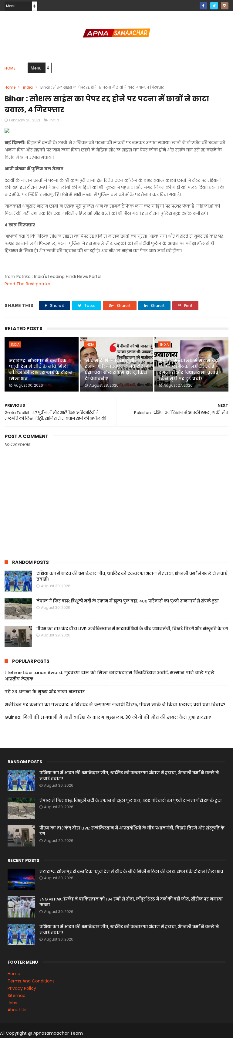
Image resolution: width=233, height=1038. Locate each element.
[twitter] (214, 5)
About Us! (18, 1010)
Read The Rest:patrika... (29, 284)
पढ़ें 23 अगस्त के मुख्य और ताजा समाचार (45, 692)
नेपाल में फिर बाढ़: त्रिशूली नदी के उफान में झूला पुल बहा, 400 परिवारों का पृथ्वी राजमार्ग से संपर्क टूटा (127, 601)
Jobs (12, 1003)
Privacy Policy (22, 988)
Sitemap (16, 995)
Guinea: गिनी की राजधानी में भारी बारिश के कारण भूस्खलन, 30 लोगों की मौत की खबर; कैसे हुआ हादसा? (108, 717)
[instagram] (224, 5)
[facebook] (203, 5)
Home (10, 68)
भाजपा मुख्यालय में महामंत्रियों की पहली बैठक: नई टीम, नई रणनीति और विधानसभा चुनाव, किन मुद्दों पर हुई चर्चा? (189, 370)
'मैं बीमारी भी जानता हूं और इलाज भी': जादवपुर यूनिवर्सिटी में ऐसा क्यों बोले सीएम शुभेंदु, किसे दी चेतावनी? (117, 370)
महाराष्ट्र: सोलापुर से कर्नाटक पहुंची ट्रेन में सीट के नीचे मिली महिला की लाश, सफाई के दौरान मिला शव (41, 370)
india (28, 87)
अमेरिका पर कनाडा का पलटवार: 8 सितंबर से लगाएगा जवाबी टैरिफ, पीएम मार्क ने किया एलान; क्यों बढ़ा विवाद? (115, 704)
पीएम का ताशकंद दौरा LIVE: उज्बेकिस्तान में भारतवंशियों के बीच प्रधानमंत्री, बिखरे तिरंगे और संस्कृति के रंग (132, 629)
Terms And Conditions (31, 981)
